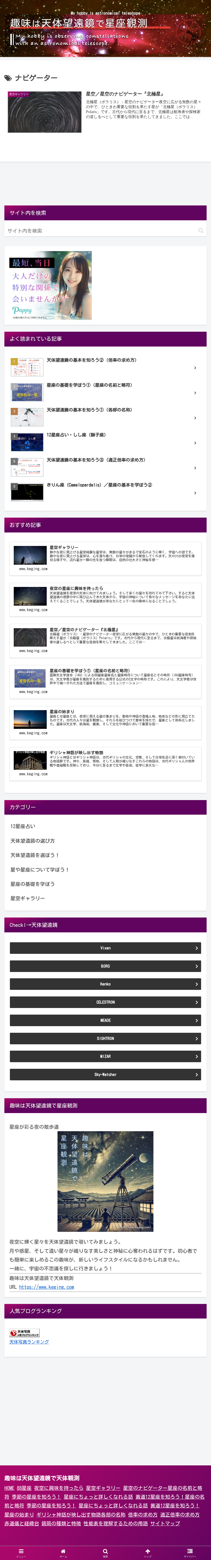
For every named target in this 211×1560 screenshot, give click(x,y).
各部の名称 (113, 1514)
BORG (105, 966)
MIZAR (105, 1056)
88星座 (24, 1487)
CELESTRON (105, 1002)
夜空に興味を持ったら (59, 1487)
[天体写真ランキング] (24, 1332)
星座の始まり (19, 1514)
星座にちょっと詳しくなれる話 (98, 1496)
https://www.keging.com (46, 1286)
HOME (9, 1487)
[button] (201, 230)
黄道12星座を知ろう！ (160, 1496)
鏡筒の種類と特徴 (61, 1523)
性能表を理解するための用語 (116, 1523)
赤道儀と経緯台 (21, 1523)
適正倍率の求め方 (180, 1514)
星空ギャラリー (103, 1487)
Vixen (106, 948)
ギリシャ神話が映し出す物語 (69, 1514)
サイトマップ (165, 1523)
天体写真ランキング (29, 1342)
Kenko (105, 984)
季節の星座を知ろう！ (36, 1496)
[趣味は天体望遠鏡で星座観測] (105, 1181)
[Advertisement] (105, 186)
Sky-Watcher (106, 1074)
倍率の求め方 (143, 1514)
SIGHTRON (105, 1038)
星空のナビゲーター (145, 1487)
